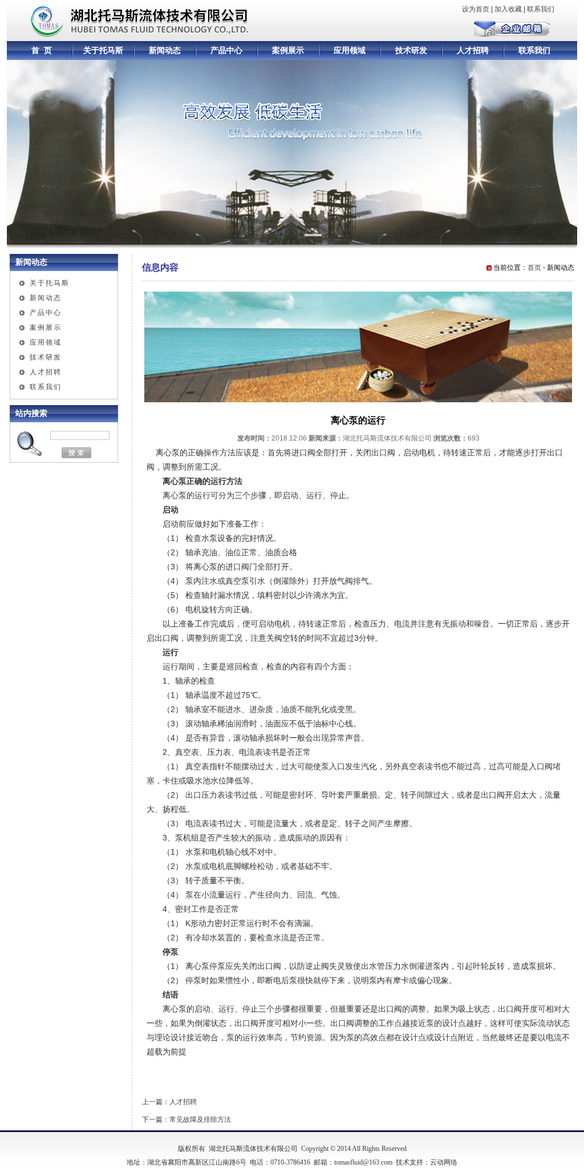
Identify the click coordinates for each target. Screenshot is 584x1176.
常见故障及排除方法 (200, 1120)
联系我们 (540, 9)
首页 (534, 268)
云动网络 (443, 1162)
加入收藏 (508, 9)
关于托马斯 (103, 50)
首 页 (41, 50)
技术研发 (411, 50)
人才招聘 (473, 50)
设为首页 (475, 9)
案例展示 (288, 50)
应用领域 (350, 50)
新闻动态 (165, 50)
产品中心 (226, 50)
